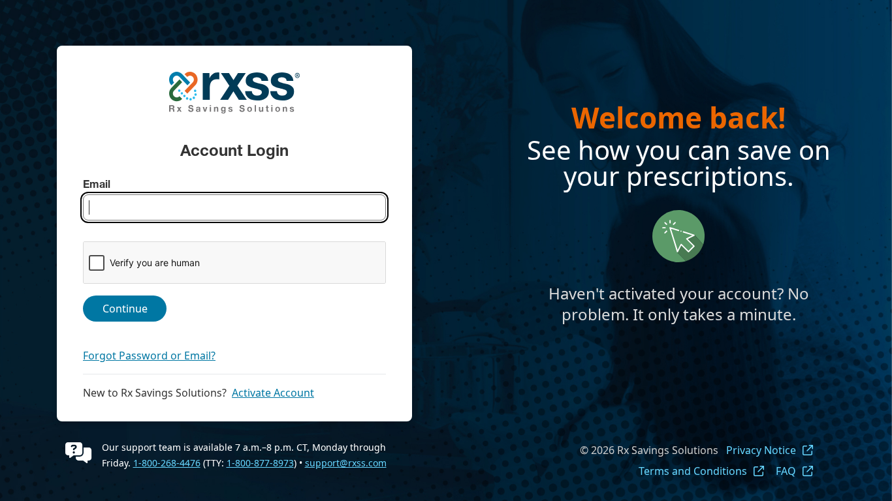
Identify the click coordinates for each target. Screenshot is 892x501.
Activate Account (273, 393)
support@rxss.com (346, 463)
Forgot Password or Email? (149, 355)
